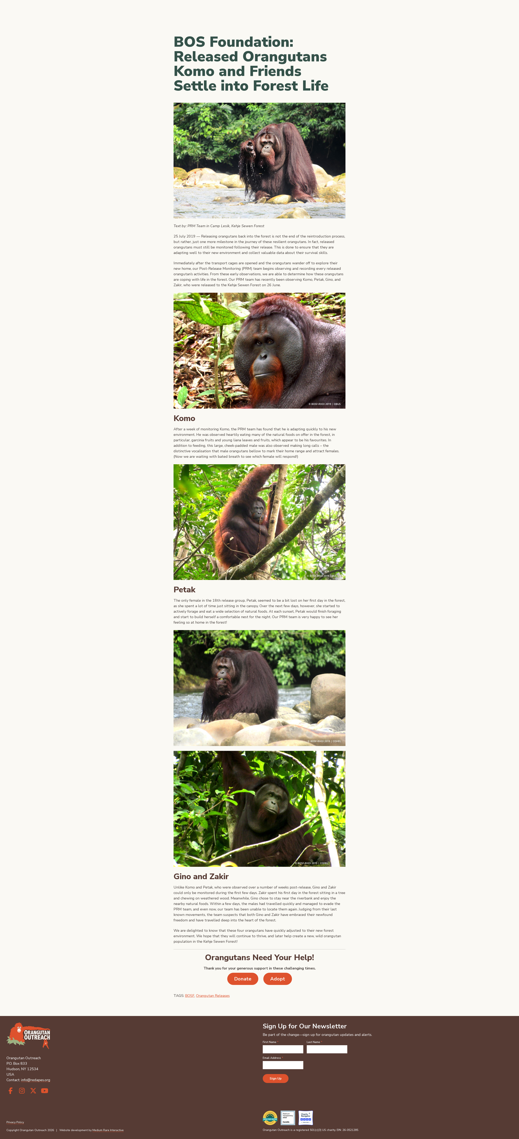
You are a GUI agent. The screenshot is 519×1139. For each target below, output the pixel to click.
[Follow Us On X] (33, 1091)
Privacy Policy (15, 1122)
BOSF (189, 995)
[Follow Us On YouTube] (45, 1091)
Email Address (273, 1058)
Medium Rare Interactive (108, 1130)
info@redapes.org (35, 1079)
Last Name (314, 1042)
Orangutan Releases (213, 995)
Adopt (277, 979)
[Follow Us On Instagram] (22, 1091)
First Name (270, 1042)
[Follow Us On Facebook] (10, 1091)
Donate (242, 979)
